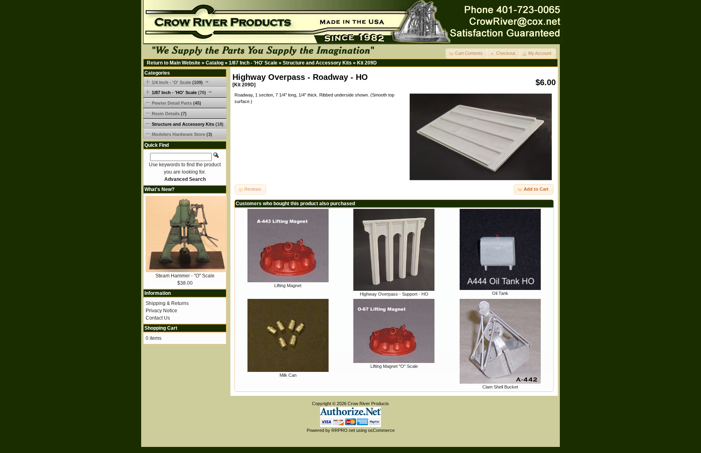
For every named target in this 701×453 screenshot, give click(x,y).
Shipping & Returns (167, 303)
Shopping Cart (160, 328)
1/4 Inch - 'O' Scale (177, 82)
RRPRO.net (343, 430)
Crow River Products (368, 403)
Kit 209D (367, 63)
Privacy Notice (161, 310)
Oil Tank (500, 293)
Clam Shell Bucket (500, 386)
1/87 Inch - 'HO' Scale (253, 63)
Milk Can (288, 375)
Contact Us (158, 318)
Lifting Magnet (287, 285)
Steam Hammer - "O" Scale (185, 276)
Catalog (215, 63)
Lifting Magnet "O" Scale (394, 366)
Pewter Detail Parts (176, 103)
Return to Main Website (173, 63)
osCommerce (381, 430)
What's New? (159, 189)
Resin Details (169, 113)
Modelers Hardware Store (182, 134)
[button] (466, 53)
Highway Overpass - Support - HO (394, 294)
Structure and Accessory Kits (317, 63)
